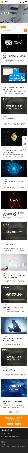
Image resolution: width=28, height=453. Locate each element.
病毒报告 (8, 26)
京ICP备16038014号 (4, 448)
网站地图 (3, 441)
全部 (3, 26)
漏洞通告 (14, 26)
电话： (5, 433)
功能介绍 (20, 26)
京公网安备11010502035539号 (6, 450)
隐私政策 (3, 442)
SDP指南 (3, 444)
